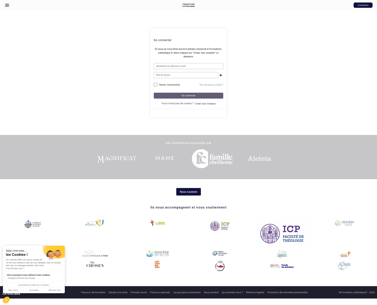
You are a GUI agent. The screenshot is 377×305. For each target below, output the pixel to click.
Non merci (13, 290)
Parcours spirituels (160, 292)
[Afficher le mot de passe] (221, 75)
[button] (6, 300)
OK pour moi (54, 290)
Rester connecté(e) (169, 84)
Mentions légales (255, 292)
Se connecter (188, 95)
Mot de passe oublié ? (211, 84)
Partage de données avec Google (21, 278)
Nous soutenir (211, 292)
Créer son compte (205, 103)
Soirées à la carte (118, 292)
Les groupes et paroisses (187, 292)
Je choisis (33, 290)
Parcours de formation (93, 292)
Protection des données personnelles (287, 292)
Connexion (363, 5)
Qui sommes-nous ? (232, 292)
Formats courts (138, 292)
